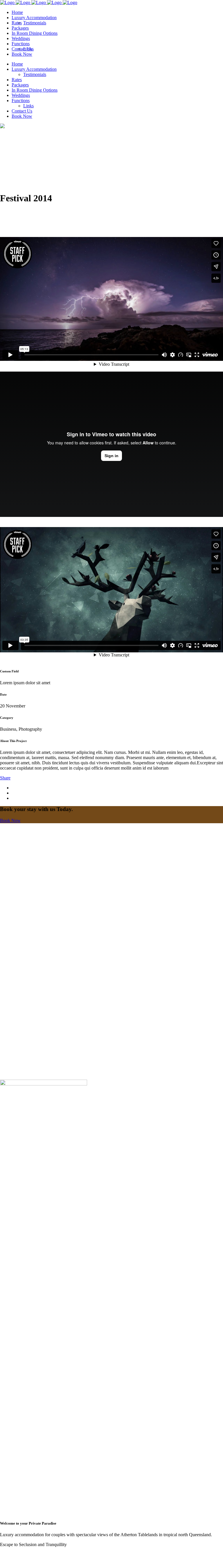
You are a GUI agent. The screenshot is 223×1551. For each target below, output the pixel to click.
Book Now (10, 820)
